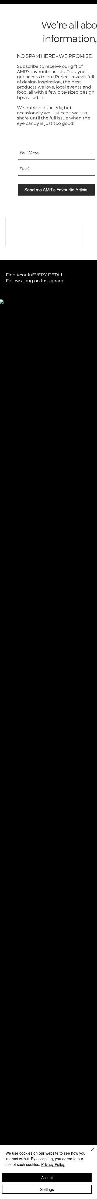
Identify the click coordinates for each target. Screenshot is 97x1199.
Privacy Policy (53, 1164)
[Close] (89, 1152)
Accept (47, 1177)
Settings (47, 1189)
